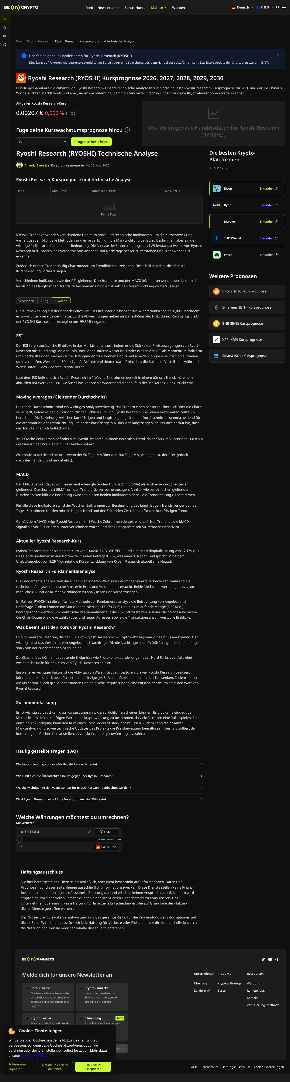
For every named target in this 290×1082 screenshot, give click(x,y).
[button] (109, 764)
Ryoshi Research (39, 41)
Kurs (19, 41)
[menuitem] (5, 19)
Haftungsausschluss (236, 1067)
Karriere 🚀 (202, 990)
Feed (89, 7)
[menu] (5, 32)
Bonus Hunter (135, 7)
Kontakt (252, 998)
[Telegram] (277, 959)
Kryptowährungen (231, 983)
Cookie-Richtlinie (34, 1055)
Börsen (223, 990)
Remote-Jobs (256, 990)
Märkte (157, 7)
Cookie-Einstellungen (269, 1067)
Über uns (200, 983)
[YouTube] (270, 959)
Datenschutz (209, 1067)
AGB (194, 1067)
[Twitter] (263, 959)
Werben (178, 7)
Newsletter (106, 7)
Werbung (253, 983)
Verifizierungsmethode (263, 1005)
